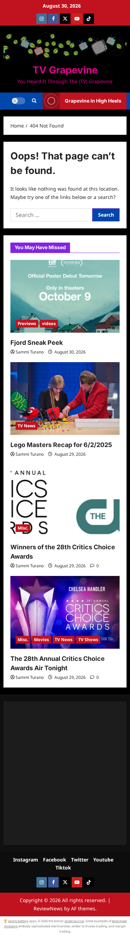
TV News (26, 426)
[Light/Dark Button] (18, 100)
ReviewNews (48, 908)
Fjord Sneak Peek (36, 342)
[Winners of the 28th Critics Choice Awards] (65, 500)
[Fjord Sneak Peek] (65, 296)
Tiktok (63, 867)
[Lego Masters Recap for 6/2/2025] (65, 398)
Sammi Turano (30, 352)
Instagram (25, 859)
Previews (27, 323)
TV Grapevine (65, 70)
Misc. (23, 528)
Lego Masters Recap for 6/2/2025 (61, 444)
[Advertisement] (65, 773)
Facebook (54, 859)
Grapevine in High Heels (93, 101)
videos (49, 323)
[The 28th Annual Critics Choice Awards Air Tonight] (65, 612)
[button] (34, 100)
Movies (41, 639)
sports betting (18, 921)
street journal (74, 921)
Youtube (103, 859)
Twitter (79, 859)
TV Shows (88, 639)
